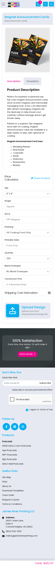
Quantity (9, 253)
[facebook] (6, 426)
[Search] (51, 4)
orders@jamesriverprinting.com (22, 536)
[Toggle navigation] (4, 4)
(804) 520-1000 (14, 531)
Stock (7, 214)
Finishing (9, 227)
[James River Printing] (14, 4)
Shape (8, 201)
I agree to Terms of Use (41, 410)
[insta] (23, 426)
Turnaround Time (13, 279)
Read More (26, 354)
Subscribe (45, 383)
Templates (32, 81)
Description (13, 81)
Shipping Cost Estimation (21, 293)
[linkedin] (14, 426)
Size (6, 188)
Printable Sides (12, 240)
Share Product (42, 178)
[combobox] (27, 194)
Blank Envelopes (13, 266)
